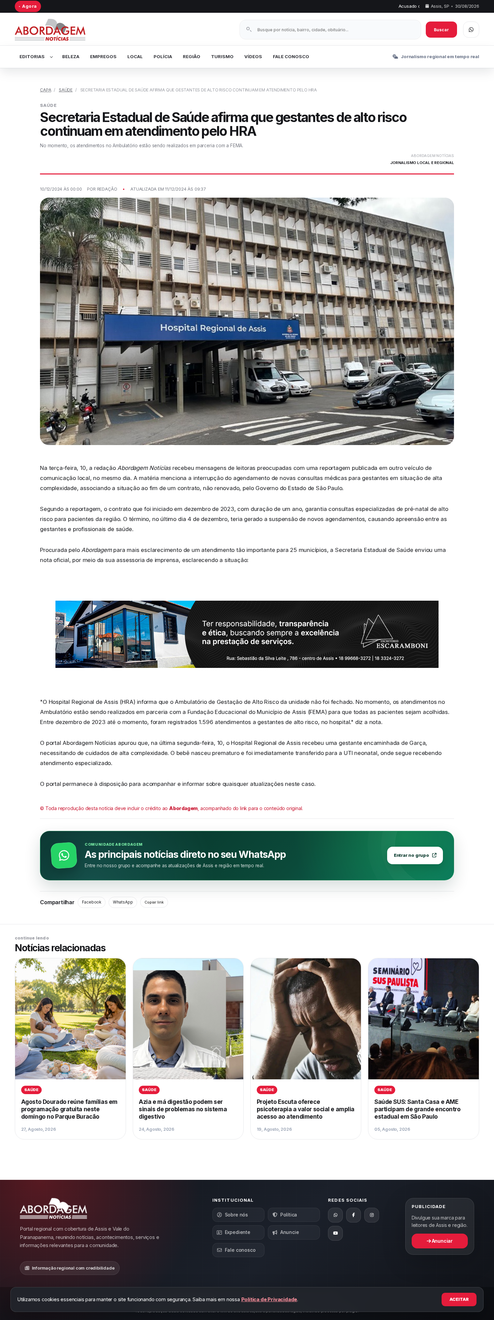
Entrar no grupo (411, 855)
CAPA (45, 89)
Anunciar (442, 1241)
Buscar (441, 29)
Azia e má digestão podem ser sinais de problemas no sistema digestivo (183, 1109)
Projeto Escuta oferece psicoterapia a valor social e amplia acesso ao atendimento (306, 1109)
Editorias (32, 56)
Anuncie (289, 1232)
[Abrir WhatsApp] (471, 30)
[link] (70, 1048)
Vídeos (253, 56)
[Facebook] (353, 1215)
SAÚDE (66, 89)
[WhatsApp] (335, 1215)
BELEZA (70, 56)
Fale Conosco (291, 56)
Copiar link (154, 902)
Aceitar (459, 1299)
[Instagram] (371, 1215)
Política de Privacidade (269, 1299)
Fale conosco (240, 1250)
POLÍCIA (163, 56)
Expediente (237, 1232)
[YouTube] (335, 1233)
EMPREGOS (103, 56)
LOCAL (135, 56)
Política (288, 1214)
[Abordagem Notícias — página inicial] (58, 30)
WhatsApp (123, 902)
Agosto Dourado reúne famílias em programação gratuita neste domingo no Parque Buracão (69, 1109)
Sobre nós (236, 1214)
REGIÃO (191, 56)
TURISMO (222, 56)
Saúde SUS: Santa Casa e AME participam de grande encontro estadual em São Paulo (417, 1109)
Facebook (91, 902)
